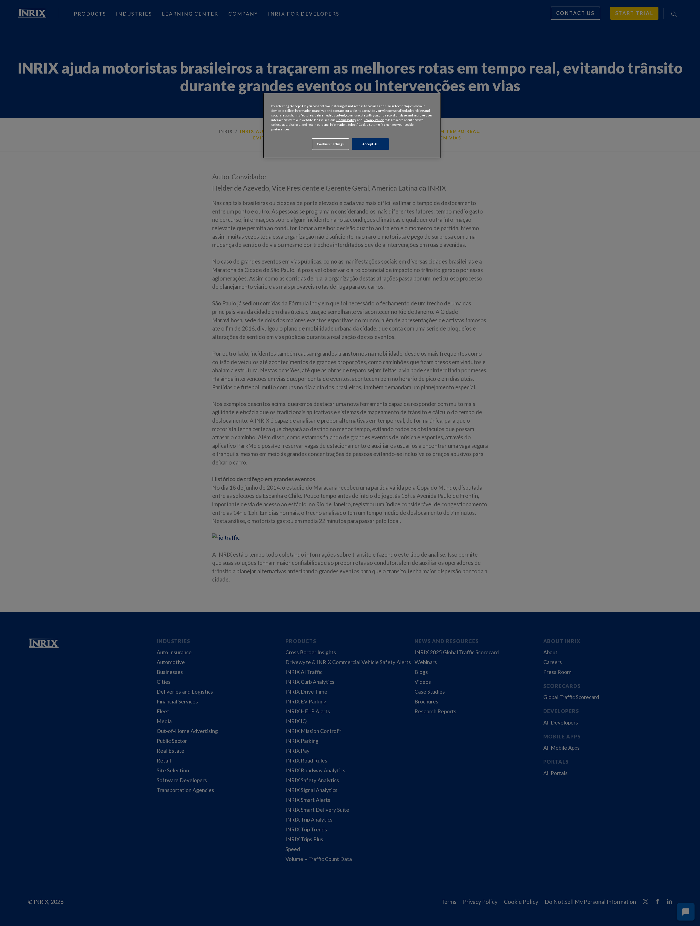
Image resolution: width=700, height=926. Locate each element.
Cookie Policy (346, 120)
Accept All (370, 144)
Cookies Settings (330, 144)
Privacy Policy (374, 120)
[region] (352, 125)
